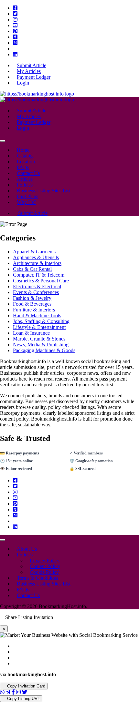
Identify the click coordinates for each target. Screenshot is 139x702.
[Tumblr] (15, 37)
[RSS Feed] (15, 48)
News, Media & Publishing (41, 344)
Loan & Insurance (31, 333)
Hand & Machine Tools (37, 315)
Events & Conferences (36, 292)
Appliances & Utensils (36, 257)
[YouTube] (15, 25)
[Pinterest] (15, 31)
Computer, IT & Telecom (38, 275)
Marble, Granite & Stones (39, 338)
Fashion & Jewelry (32, 298)
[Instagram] (15, 19)
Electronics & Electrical (37, 286)
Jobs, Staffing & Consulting (41, 321)
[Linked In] (15, 54)
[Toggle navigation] (2, 141)
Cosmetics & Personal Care (41, 280)
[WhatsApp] (2, 692)
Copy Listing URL (23, 698)
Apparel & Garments (34, 251)
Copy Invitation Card (25, 686)
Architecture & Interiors (37, 263)
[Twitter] (15, 13)
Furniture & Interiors (34, 309)
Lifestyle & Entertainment (39, 327)
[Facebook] (15, 8)
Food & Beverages (32, 304)
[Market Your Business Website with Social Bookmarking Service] (37, 94)
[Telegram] (8, 692)
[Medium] (15, 43)
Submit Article (32, 213)
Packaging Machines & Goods (44, 350)
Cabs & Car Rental (32, 269)
